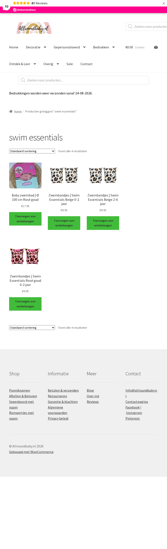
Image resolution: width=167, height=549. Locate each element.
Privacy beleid (58, 418)
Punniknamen (19, 390)
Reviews (93, 401)
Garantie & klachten (63, 401)
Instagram (134, 413)
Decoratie (33, 47)
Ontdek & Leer (19, 64)
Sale (70, 64)
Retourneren (57, 396)
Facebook (132, 407)
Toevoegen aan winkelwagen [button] (25, 218)
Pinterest (132, 418)
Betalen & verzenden (63, 390)
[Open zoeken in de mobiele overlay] (83, 80)
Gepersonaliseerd (67, 47)
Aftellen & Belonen (23, 396)
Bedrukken (101, 47)
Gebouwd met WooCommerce (31, 452)
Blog (90, 390)
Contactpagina (136, 401)
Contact (86, 64)
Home (13, 47)
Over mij (93, 396)
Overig (48, 64)
